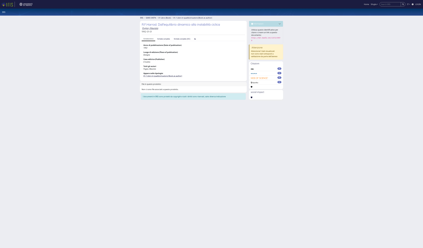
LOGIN (418, 4)
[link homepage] (8, 4)
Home (366, 4)
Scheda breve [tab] (148, 38)
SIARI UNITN (151, 18)
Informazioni (258, 24)
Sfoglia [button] (374, 4)
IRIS (141, 18)
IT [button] (408, 4)
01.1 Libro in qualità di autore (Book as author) (192, 18)
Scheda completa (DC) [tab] (182, 39)
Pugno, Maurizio (150, 28)
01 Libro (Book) (164, 18)
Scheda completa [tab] (163, 39)
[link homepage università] (26, 4)
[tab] (195, 39)
